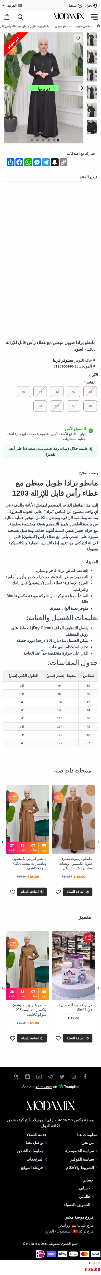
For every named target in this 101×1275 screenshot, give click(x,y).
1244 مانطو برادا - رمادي (28, 858)
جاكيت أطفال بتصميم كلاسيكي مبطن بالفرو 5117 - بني (75, 1009)
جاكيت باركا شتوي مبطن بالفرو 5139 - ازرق (28, 1007)
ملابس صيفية (83, 26)
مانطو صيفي (62, 26)
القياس (91, 382)
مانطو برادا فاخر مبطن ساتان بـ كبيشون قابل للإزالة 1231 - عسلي (75, 863)
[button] (82, 88)
